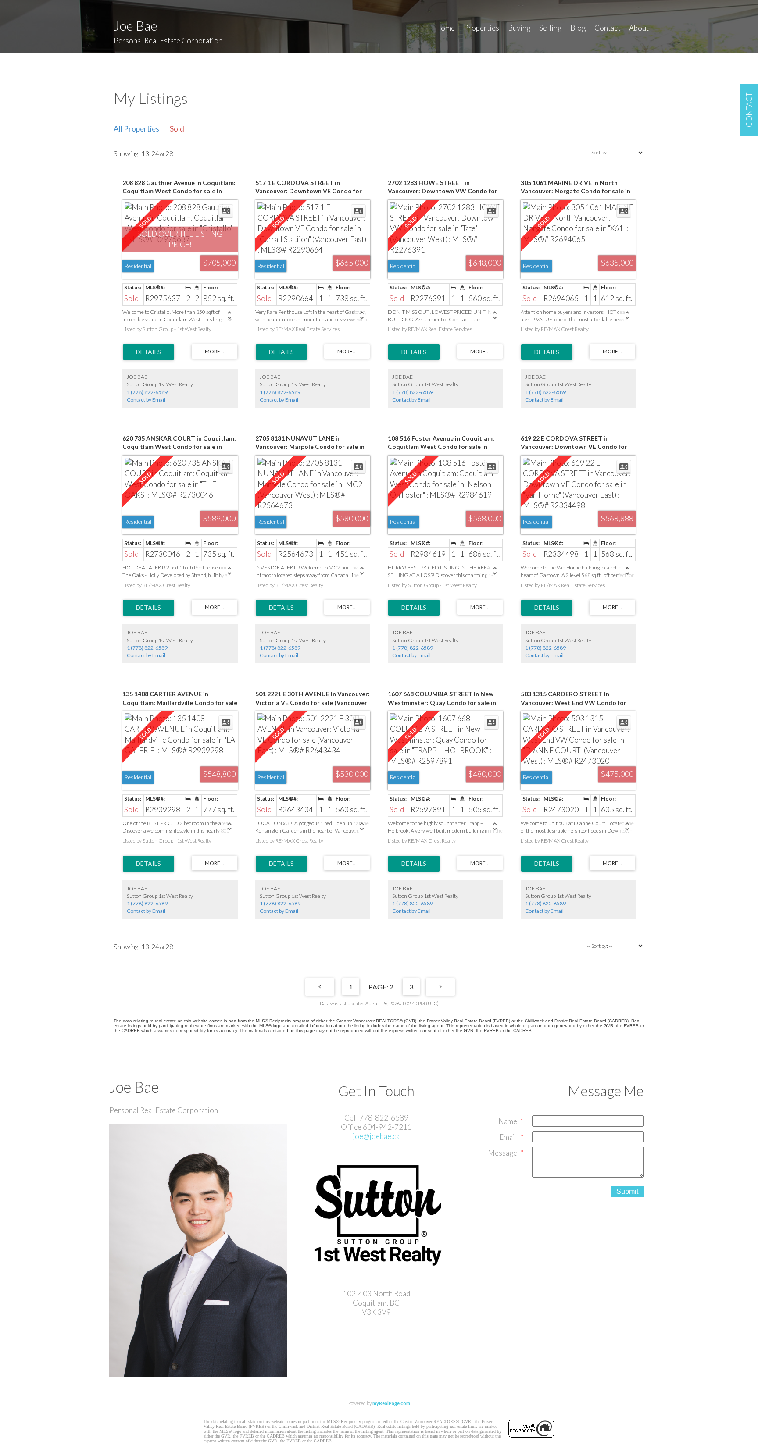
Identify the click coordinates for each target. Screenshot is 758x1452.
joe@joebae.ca (376, 1136)
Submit (627, 1191)
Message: (504, 1152)
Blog (578, 27)
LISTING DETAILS (148, 352)
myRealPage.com (391, 1403)
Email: (509, 1137)
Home (445, 27)
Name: (509, 1121)
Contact (607, 27)
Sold (177, 128)
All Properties (136, 128)
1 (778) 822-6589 (147, 392)
